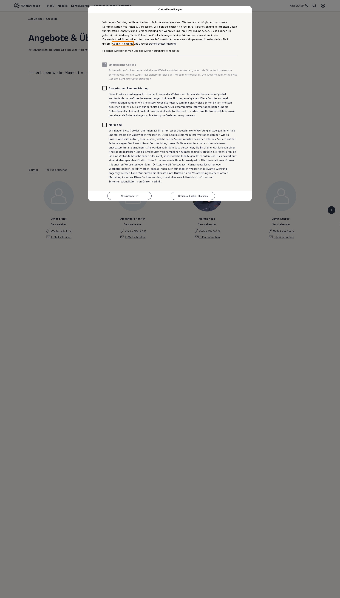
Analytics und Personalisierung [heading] (128, 88)
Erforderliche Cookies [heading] (122, 64)
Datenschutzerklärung (162, 43)
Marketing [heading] (115, 125)
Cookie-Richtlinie (122, 43)
